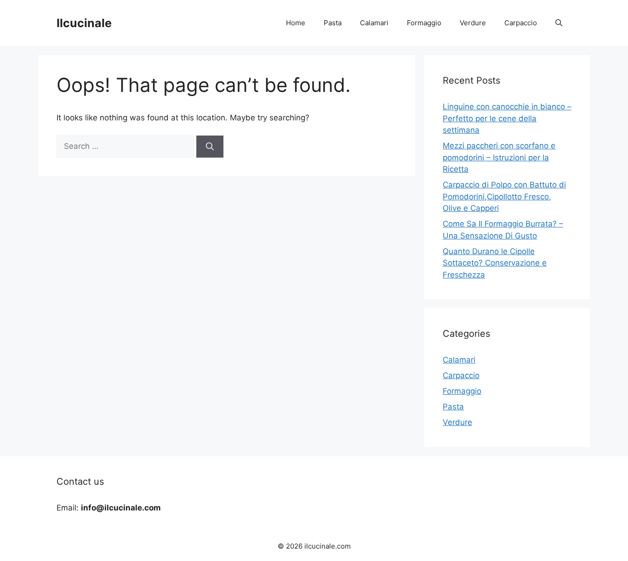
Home (295, 22)
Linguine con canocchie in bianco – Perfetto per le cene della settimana (507, 118)
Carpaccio (520, 22)
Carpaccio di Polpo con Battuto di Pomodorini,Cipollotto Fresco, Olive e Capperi (504, 196)
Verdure (473, 22)
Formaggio (424, 22)
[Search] (209, 147)
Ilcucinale (84, 23)
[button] (558, 23)
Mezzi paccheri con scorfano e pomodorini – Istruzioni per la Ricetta (499, 157)
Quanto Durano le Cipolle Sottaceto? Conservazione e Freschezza (495, 263)
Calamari (374, 22)
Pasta (333, 22)
